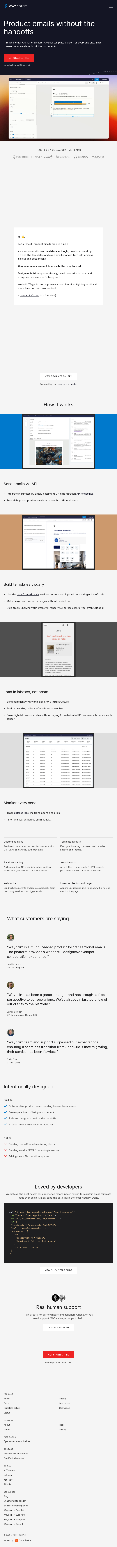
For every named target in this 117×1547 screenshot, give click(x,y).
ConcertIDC (31, 1015)
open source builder (67, 384)
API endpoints (84, 493)
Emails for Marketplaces (16, 1505)
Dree (17, 1062)
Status (7, 1412)
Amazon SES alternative (16, 1453)
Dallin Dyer (12, 1059)
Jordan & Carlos (29, 295)
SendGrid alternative (14, 1458)
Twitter (10, 1470)
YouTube (8, 1479)
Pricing (62, 1398)
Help (61, 1424)
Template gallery (12, 1408)
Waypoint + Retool (13, 1524)
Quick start (64, 1403)
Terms (7, 1429)
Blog (6, 1496)
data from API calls (28, 594)
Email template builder (15, 1501)
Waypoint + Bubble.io (14, 1510)
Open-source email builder (17, 1441)
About (7, 1424)
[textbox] (42, 1233)
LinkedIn (8, 1475)
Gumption (20, 967)
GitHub (7, 1484)
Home (6, 1398)
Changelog (64, 1408)
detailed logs (21, 812)
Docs (6, 1403)
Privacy (63, 1429)
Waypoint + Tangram (14, 1519)
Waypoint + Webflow (14, 1514)
